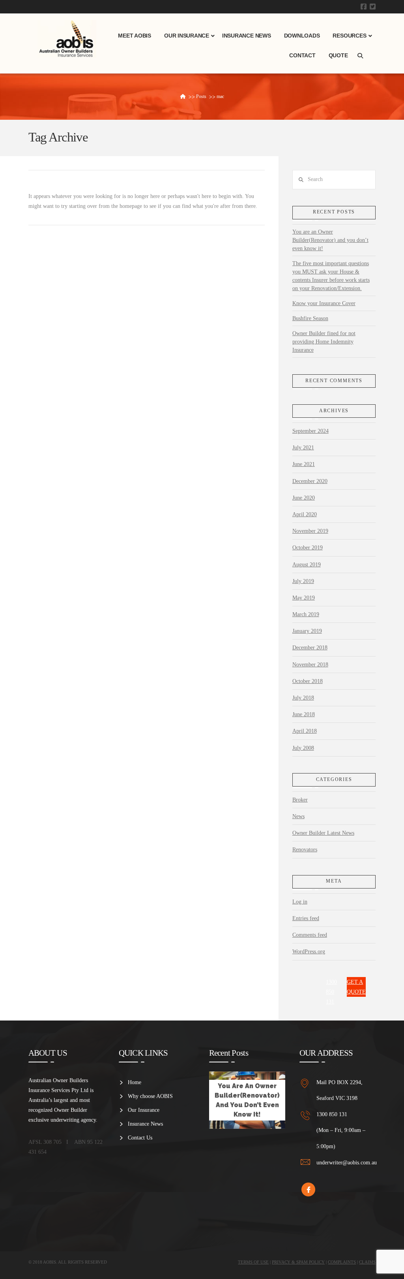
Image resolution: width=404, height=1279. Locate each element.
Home (134, 1082)
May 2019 (303, 598)
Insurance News (145, 1124)
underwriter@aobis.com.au (346, 1163)
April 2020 (304, 514)
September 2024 (310, 431)
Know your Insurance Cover (323, 303)
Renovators (304, 850)
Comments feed (309, 935)
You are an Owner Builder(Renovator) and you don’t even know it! (330, 240)
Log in (299, 902)
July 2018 (303, 698)
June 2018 (303, 714)
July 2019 (303, 581)
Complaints (342, 1262)
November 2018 (310, 665)
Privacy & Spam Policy (298, 1262)
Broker (300, 800)
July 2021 (303, 448)
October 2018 (307, 681)
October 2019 (307, 548)
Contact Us (140, 1138)
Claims (367, 1262)
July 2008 (303, 748)
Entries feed (305, 918)
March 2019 (305, 614)
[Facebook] (364, 6)
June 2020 (303, 498)
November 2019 (310, 531)
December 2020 (309, 481)
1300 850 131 (331, 992)
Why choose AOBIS (150, 1096)
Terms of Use (253, 1262)
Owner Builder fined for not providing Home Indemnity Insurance (323, 341)
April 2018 (304, 731)
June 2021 (303, 464)
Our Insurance (143, 1110)
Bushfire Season (310, 318)
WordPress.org (308, 952)
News (298, 816)
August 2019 (306, 565)
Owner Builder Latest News (323, 833)
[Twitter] (373, 6)
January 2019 (307, 631)
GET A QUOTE (356, 987)
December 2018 (309, 648)
